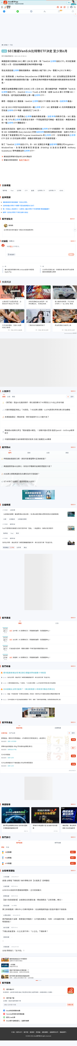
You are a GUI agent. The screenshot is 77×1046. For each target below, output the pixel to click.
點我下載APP (24, 160)
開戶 (73, 748)
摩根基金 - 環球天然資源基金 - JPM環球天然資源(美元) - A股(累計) (23, 738)
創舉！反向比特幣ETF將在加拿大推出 (15, 212)
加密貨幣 (64, 101)
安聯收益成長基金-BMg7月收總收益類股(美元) (16, 746)
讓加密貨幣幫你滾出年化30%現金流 (18, 156)
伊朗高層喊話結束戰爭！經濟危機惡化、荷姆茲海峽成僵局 (38, 302)
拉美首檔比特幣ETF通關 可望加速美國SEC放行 (18, 205)
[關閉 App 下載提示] (2, 2)
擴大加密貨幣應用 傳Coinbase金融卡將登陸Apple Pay (19, 270)
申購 (73, 739)
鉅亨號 (26, 1032)
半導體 (9, 863)
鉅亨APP (19, 1032)
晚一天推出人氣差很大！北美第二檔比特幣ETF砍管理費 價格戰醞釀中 (26, 209)
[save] (58, 11)
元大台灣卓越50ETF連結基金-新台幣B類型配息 (17, 762)
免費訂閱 (70, 1004)
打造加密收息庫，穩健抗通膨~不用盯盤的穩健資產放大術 (28, 648)
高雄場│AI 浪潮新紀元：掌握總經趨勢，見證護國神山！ (30, 657)
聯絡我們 (63, 1032)
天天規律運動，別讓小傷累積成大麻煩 (11, 326)
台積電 (9, 857)
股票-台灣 (11, 758)
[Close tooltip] (71, 16)
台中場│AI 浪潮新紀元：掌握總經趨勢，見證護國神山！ (30, 630)
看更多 (72, 218)
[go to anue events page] (68, 7)
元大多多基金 (5, 754)
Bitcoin (28, 92)
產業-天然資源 (12, 741)
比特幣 (53, 61)
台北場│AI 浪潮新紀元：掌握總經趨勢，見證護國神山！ (30, 639)
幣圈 (11, 45)
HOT (11, 631)
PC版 (13, 1032)
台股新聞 (12, 510)
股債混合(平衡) (12, 749)
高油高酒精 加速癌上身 (63, 325)
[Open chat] (73, 11)
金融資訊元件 (54, 1032)
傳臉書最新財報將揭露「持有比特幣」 (15, 202)
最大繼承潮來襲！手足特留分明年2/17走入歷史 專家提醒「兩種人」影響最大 (65, 302)
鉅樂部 (32, 1032)
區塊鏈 (6, 45)
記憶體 (9, 852)
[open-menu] (2, 7)
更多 (72, 396)
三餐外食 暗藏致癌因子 (37, 325)
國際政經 (12, 524)
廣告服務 (45, 1032)
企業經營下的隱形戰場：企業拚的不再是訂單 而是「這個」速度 (12, 302)
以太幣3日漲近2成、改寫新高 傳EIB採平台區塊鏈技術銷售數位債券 (58, 270)
